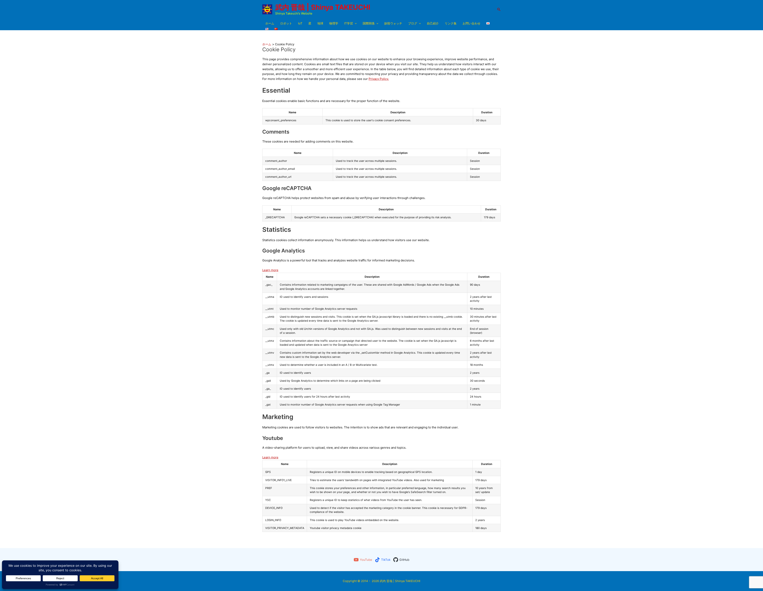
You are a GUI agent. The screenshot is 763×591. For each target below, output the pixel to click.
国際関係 (369, 23)
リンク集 (451, 23)
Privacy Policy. (379, 79)
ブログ (412, 23)
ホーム (269, 23)
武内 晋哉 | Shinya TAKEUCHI (322, 7)
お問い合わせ (471, 23)
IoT (300, 23)
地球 (320, 23)
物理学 (333, 23)
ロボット (286, 23)
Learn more (270, 270)
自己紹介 (433, 23)
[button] (499, 9)
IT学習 (348, 23)
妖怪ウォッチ (393, 23)
